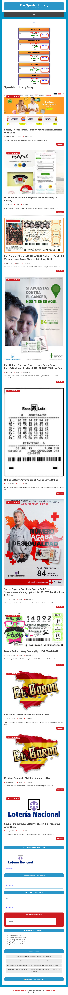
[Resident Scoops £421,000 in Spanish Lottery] (34, 774)
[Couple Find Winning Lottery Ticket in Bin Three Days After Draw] (34, 819)
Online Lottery (46, 992)
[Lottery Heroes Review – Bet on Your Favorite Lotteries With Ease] (34, 125)
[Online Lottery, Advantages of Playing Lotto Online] (34, 475)
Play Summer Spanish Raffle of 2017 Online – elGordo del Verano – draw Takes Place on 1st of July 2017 (34, 965)
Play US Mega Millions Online (16, 940)
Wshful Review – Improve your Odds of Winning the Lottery (34, 961)
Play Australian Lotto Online (15, 944)
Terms (31, 992)
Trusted (36, 992)
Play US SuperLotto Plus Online (16, 937)
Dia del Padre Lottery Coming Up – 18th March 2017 (31, 651)
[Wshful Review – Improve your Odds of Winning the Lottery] (34, 193)
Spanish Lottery (22, 992)
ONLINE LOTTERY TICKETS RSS (34, 979)
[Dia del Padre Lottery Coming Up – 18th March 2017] (34, 647)
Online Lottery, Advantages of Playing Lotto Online (31, 480)
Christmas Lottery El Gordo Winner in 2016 (26, 714)
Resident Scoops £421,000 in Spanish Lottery (27, 778)
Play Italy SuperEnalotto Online (16, 942)
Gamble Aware (50, 990)
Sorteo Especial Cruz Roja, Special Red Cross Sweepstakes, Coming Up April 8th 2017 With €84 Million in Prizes (34, 592)
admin (19, 136)
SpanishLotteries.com (20, 990)
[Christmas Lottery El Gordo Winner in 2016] (34, 710)
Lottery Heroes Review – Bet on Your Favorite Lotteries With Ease (34, 956)
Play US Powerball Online (14, 935)
